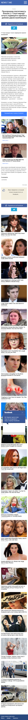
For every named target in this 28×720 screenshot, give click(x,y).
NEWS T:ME (6, 2)
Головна (14, 8)
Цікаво (8, 718)
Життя (2, 718)
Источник (24, 184)
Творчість (15, 718)
